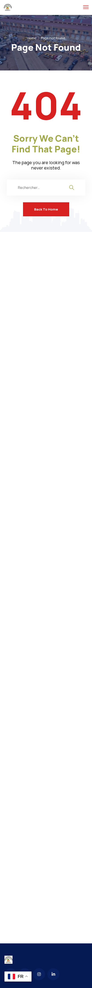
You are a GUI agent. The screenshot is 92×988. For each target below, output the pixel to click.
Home (31, 38)
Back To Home (46, 209)
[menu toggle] (86, 7)
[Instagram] (39, 974)
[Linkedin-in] (53, 974)
